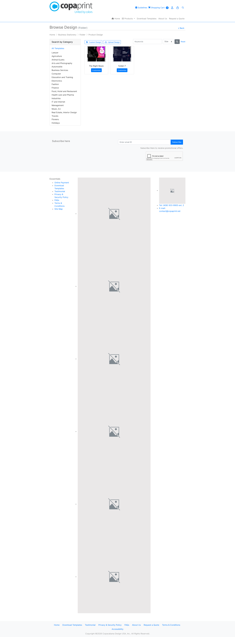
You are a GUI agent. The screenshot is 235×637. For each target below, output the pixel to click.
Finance (55, 88)
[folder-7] (122, 54)
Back (182, 28)
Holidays (56, 123)
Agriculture (57, 56)
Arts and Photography (62, 63)
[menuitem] (116, 18)
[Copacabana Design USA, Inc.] (71, 7)
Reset (183, 42)
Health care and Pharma (63, 95)
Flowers (55, 119)
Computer (56, 73)
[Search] (182, 7)
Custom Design (95, 42)
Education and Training (62, 77)
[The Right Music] (96, 54)
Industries (56, 98)
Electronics (57, 81)
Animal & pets (58, 59)
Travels (55, 116)
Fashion (55, 84)
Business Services (60, 70)
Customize (96, 70)
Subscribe (176, 142)
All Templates (58, 48)
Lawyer (55, 52)
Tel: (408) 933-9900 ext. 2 (171, 205)
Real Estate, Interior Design (64, 112)
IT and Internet (58, 102)
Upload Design (114, 42)
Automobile (57, 66)
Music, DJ (56, 109)
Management (58, 105)
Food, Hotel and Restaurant (64, 91)
